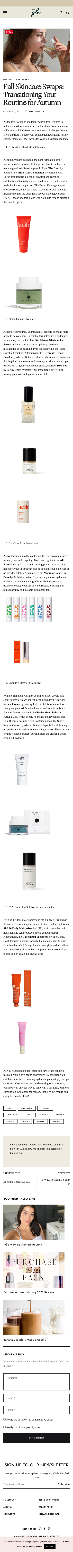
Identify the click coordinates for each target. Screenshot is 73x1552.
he (41, 353)
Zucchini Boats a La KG (16, 1181)
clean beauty (26, 1108)
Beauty (12, 79)
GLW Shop (10, 1121)
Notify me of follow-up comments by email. (29, 1419)
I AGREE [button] (49, 1547)
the (34, 712)
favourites (43, 1115)
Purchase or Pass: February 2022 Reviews (28, 1292)
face (28, 1115)
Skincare (23, 79)
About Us (7, 1507)
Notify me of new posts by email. (24, 1427)
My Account (9, 1500)
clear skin (45, 1108)
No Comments (36, 111)
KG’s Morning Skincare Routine (22, 1244)
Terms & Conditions (49, 1500)
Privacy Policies (35, 1546)
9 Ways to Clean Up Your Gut (56, 1181)
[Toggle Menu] (5, 12)
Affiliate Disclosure (49, 1514)
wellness (56, 1121)
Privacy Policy (46, 1507)
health (25, 1121)
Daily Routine (12, 1115)
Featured (60, 1115)
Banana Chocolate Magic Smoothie (25, 1340)
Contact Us (9, 1514)
